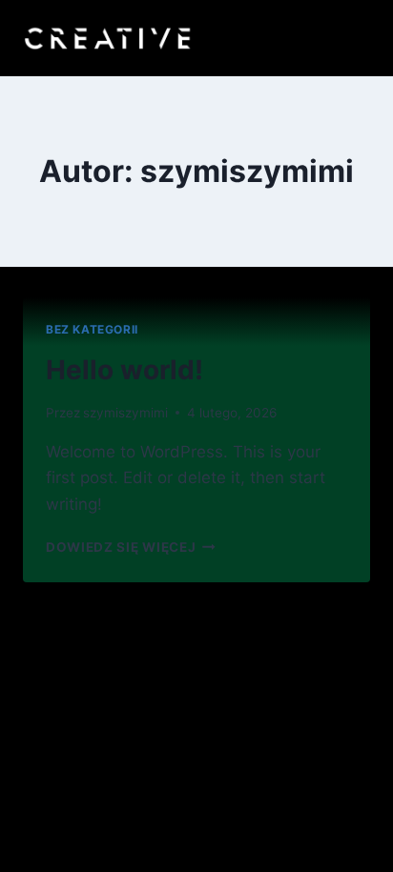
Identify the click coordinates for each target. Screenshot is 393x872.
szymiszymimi (125, 412)
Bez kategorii (92, 329)
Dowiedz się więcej (131, 547)
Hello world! (124, 370)
